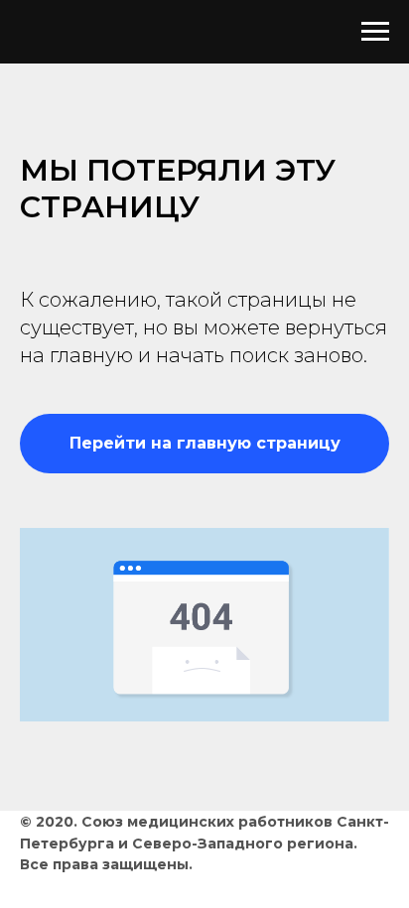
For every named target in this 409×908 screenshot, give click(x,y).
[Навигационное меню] (375, 32)
